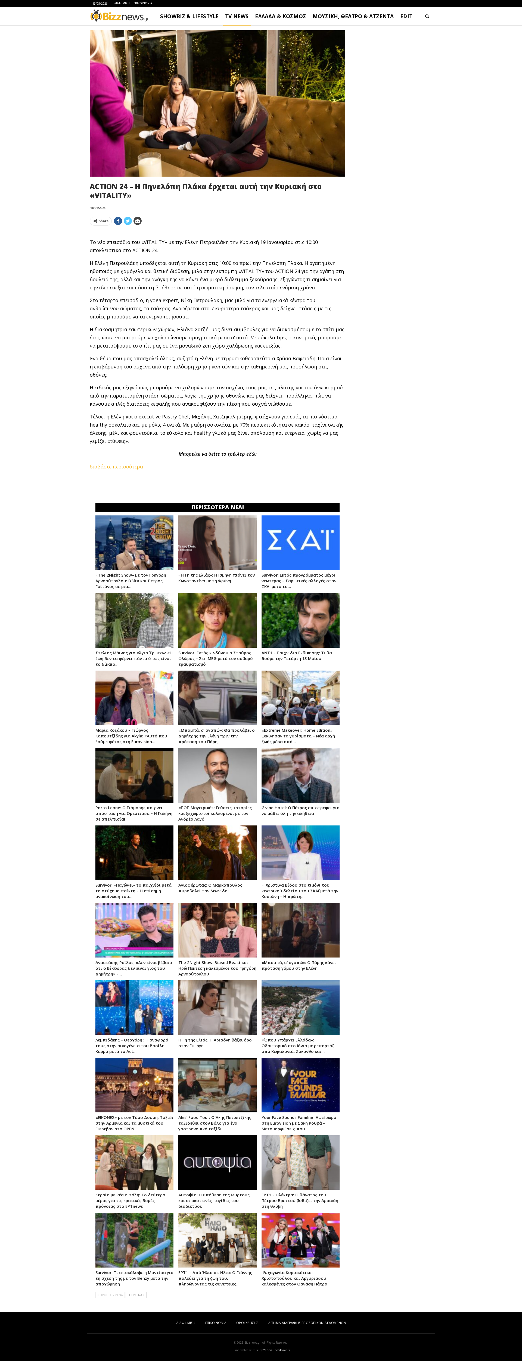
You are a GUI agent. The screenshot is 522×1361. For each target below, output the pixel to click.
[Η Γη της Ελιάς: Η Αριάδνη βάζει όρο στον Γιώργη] (217, 1007)
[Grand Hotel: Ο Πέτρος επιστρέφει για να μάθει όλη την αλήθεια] (301, 775)
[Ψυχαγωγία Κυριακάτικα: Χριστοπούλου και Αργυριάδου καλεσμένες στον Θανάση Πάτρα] (301, 1240)
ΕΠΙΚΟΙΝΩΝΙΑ (142, 3)
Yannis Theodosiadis (276, 1350)
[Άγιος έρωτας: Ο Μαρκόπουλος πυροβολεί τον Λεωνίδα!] (217, 852)
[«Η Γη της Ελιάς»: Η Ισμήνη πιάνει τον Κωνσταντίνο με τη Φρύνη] (217, 542)
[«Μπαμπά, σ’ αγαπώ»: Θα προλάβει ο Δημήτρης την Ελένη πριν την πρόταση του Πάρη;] (217, 698)
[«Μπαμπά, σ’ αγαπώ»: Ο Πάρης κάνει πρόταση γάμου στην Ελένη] (301, 930)
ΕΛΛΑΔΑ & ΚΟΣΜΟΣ (280, 16)
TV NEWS (236, 16)
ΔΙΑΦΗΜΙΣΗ (122, 3)
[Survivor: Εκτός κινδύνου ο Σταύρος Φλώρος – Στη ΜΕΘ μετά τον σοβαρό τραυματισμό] (217, 620)
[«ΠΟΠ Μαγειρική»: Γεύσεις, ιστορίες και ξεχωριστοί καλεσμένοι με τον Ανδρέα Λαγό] (217, 775)
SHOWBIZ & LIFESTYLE (189, 16)
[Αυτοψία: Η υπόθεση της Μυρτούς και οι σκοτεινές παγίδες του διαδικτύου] (217, 1162)
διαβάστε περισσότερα (116, 466)
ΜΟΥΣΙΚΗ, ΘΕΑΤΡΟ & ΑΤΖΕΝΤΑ (353, 16)
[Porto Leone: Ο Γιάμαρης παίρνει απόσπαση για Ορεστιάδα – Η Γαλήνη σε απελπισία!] (134, 775)
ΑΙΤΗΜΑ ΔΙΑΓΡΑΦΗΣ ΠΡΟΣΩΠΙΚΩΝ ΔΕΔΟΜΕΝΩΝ (307, 1323)
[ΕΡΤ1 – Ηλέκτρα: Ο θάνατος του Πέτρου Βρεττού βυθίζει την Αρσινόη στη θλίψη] (301, 1162)
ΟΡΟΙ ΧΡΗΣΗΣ (247, 1323)
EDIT (406, 16)
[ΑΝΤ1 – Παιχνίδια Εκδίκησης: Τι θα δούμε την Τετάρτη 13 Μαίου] (301, 620)
